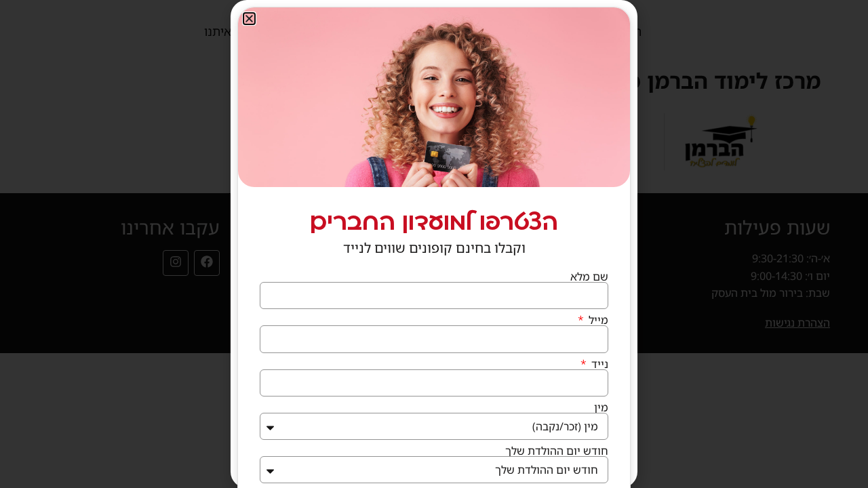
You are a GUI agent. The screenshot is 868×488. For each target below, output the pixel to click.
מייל (597, 319)
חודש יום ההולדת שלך (556, 450)
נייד (598, 364)
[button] (249, 19)
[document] (434, 244)
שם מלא (589, 276)
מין (601, 407)
